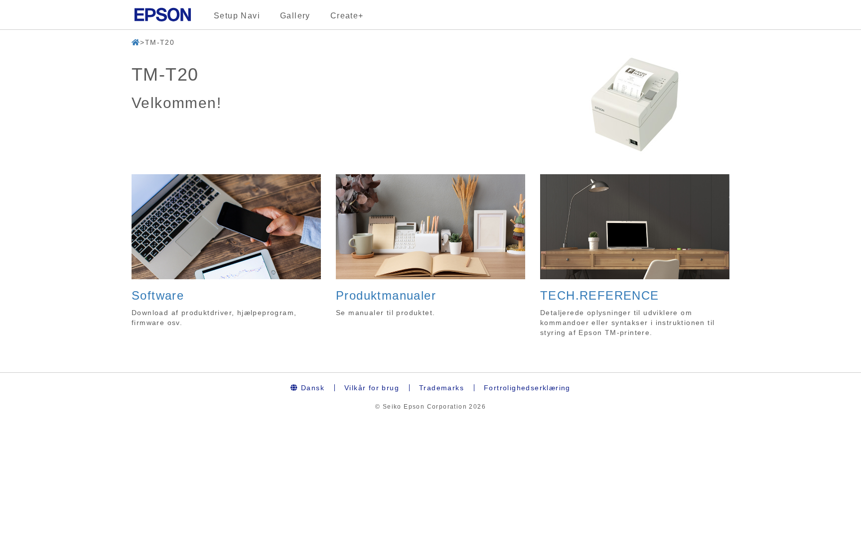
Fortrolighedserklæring (527, 388)
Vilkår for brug (371, 388)
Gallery (295, 15)
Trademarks (441, 388)
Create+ (347, 15)
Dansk (311, 388)
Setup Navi (237, 15)
